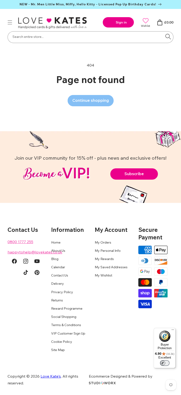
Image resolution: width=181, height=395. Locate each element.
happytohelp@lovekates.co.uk (35, 252)
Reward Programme (66, 308)
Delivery (57, 283)
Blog (54, 259)
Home (56, 242)
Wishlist (145, 25)
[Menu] (173, 331)
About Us (58, 251)
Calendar (58, 267)
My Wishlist (103, 275)
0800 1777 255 (20, 241)
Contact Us (59, 275)
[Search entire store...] (168, 37)
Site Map (58, 350)
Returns (57, 300)
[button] (10, 22)
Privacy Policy (62, 292)
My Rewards (104, 259)
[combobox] (90, 37)
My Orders (103, 242)
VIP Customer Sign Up (68, 333)
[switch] (164, 363)
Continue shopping (90, 100)
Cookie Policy (61, 342)
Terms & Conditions (66, 325)
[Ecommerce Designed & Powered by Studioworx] (102, 383)
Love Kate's (51, 376)
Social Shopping (63, 317)
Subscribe (134, 173)
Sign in (121, 22)
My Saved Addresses (111, 267)
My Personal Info (108, 251)
